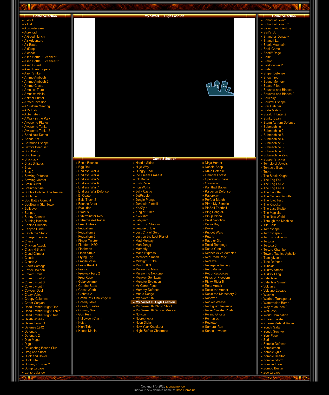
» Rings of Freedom (215, 277)
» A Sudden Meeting (35, 106)
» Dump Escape (32, 368)
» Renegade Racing (215, 265)
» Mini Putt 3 (141, 265)
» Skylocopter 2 (271, 65)
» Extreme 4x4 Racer (90, 220)
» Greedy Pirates (87, 306)
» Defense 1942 (32, 327)
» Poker (207, 228)
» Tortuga (267, 241)
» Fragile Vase (85, 261)
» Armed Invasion (33, 102)
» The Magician (271, 212)
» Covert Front (31, 274)
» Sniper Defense (272, 73)
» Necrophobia (142, 318)
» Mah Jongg (141, 245)
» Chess (27, 241)
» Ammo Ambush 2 (34, 81)
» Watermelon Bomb (274, 303)
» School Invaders (214, 331)
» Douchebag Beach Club (39, 348)
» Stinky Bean (270, 118)
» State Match (270, 110)
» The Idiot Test (271, 200)
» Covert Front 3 (33, 282)
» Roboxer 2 (210, 298)
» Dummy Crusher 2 (35, 364)
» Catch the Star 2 (34, 233)
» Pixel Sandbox (213, 220)
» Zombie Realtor (272, 356)
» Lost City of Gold (145, 232)
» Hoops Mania (86, 331)
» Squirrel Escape (273, 102)
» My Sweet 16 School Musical (154, 310)
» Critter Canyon (33, 303)
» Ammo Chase (32, 85)
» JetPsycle (141, 195)
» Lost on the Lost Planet (150, 236)
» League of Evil (144, 228)
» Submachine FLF (273, 151)
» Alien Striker (31, 73)
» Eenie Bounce (86, 163)
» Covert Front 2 (33, 278)
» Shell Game (270, 49)
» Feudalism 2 (85, 232)
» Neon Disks (142, 322)
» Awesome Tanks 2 (35, 131)
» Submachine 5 (271, 143)
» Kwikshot (140, 216)
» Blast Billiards (32, 163)
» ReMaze (209, 261)
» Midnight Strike (144, 261)
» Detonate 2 (30, 335)
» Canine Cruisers (34, 225)
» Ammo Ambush (33, 77)
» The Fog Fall (270, 180)
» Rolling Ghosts (213, 314)
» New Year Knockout (147, 326)
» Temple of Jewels (274, 163)
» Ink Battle (140, 179)
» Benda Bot (30, 139)
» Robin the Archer (214, 290)
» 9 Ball (27, 24)
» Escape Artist (86, 204)
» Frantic (81, 269)
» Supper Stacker (272, 159)
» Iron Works (141, 187)
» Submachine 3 (271, 135)
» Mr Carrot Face (144, 286)
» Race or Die (211, 240)
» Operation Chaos (214, 179)
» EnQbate (83, 195)
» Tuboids (267, 266)
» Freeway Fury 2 (87, 273)
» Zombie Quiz (270, 352)
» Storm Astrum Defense (277, 122)
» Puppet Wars (212, 232)
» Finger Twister (86, 240)
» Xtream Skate (271, 319)
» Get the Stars (86, 286)
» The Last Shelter (273, 208)
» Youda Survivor (272, 331)
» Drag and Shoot (33, 352)
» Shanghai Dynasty (274, 36)
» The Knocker (270, 204)
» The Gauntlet (271, 192)
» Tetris (265, 172)
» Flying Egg (84, 257)
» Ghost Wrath (85, 290)
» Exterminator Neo (89, 216)
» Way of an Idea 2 (273, 307)
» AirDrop (28, 49)
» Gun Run (83, 314)
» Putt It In (209, 236)
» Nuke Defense (213, 171)
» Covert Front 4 (33, 286)
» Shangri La (269, 40)
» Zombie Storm (271, 360)
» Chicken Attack (33, 245)
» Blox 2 (27, 172)
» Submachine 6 (271, 147)
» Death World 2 (32, 319)
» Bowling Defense (34, 176)
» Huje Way (140, 167)
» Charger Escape (34, 237)
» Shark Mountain (272, 45)
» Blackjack (29, 159)
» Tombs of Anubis (273, 237)
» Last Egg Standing (146, 224)
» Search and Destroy (275, 28)
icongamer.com (176, 386)
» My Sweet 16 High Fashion (153, 302)
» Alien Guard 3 (32, 65)
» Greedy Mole (85, 302)
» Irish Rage (141, 183)
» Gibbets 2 (83, 294)
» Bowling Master (33, 180)
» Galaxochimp (86, 281)
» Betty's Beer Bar (34, 147)
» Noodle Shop (212, 167)
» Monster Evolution (146, 281)
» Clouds (27, 258)
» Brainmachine (32, 188)
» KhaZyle (139, 208)
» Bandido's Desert (34, 135)
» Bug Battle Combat (36, 200)
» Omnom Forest (213, 175)
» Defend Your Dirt (34, 323)
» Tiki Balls (268, 225)
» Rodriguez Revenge (216, 306)
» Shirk (265, 57)
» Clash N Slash (33, 249)
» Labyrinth (140, 220)
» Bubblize (29, 196)
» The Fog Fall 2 (272, 184)
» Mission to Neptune (147, 273)
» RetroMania (211, 269)
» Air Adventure (32, 40)
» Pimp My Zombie (215, 204)
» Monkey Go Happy (147, 277)
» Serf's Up (268, 32)
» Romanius (210, 318)
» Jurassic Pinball (145, 204)
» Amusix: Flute (32, 90)
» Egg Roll (82, 167)
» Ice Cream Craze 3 (147, 175)
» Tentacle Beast (272, 167)
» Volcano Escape (273, 290)
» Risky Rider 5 (212, 281)
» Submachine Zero (274, 155)
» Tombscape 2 (271, 233)
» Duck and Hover (34, 356)
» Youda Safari (270, 327)
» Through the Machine (276, 221)
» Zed (264, 339)
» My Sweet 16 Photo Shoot (152, 306)
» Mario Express (144, 253)
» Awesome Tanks (34, 126)
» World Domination (274, 315)
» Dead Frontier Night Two (39, 315)
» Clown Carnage (33, 266)
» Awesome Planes (35, 122)
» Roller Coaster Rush (217, 310)
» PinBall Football (214, 208)
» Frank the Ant (86, 265)
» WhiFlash (268, 311)
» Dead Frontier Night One (39, 307)
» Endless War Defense (92, 191)
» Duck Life (29, 360)
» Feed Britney (85, 224)
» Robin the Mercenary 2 (219, 294)
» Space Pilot (270, 85)
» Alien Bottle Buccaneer (38, 57)
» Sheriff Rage (270, 53)
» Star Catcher (270, 106)
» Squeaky (268, 98)
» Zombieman (270, 348)
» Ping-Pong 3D (212, 212)
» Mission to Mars (145, 269)
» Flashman (83, 249)
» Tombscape (270, 229)
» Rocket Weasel (213, 302)
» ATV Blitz (29, 110)
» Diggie (27, 344)
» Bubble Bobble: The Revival (42, 192)
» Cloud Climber (32, 253)
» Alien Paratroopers (35, 69)
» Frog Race (84, 277)
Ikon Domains (186, 390)
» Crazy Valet (31, 294)
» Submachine (270, 126)
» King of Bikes (143, 212)
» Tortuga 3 (268, 245)
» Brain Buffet (31, 184)
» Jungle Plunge (143, 199)
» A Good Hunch (33, 36)
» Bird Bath (29, 151)
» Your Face (269, 335)
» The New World (272, 217)
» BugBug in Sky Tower (38, 204)
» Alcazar (28, 53)
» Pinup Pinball (212, 216)
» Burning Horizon (34, 221)
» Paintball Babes (214, 187)
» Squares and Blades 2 (277, 94)
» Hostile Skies (143, 163)
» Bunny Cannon (33, 217)
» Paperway (210, 195)
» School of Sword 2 (274, 24)
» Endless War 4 (87, 175)
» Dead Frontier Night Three (40, 311)
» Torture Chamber (273, 249)
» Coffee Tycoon (33, 270)
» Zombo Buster (271, 368)
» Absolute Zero (32, 28)
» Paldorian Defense (215, 191)
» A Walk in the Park (35, 118)
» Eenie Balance (33, 372)
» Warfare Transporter (275, 299)
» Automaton (30, 114)
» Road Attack (211, 286)
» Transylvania (270, 258)
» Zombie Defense (273, 344)
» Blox (26, 167)
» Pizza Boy (210, 224)
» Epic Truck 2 (85, 199)
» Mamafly (140, 249)
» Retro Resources (214, 273)
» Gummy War (85, 310)
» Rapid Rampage (214, 245)
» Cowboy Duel (32, 290)
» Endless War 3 (87, 171)
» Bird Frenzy (31, 155)
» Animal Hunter (32, 98)
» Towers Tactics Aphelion (278, 253)
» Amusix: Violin (33, 94)
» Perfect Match (213, 199)
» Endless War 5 (87, 179)
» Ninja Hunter (211, 163)
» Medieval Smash (145, 257)
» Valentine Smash (273, 282)
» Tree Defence (271, 262)
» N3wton (139, 314)
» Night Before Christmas (150, 331)
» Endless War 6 (87, 183)
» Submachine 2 (271, 131)
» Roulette (209, 322)
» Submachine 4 (271, 139)
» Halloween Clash (88, 318)
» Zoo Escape (270, 372)
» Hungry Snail (142, 171)
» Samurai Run (212, 326)
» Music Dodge (143, 294)
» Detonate (29, 331)
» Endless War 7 (87, 187)
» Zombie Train (271, 364)
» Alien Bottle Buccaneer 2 (40, 61)
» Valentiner (268, 278)
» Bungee (28, 212)
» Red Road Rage (214, 257)
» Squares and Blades (276, 90)
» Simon (266, 61)
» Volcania (267, 286)
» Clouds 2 (29, 262)
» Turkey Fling (270, 274)
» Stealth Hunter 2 (273, 114)
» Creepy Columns (34, 299)
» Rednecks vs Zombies (218, 253)
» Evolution (83, 208)
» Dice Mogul (30, 339)
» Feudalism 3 (85, 236)
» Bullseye (29, 208)
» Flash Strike (85, 253)
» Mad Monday (143, 240)
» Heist (80, 322)
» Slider (265, 69)
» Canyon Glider (32, 229)
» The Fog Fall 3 (272, 188)
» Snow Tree (269, 77)
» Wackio (267, 294)
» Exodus (82, 212)
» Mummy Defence (145, 290)
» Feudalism (84, 228)
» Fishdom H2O (86, 245)
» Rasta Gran (211, 249)
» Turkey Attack (271, 270)
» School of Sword (273, 20)
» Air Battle (29, 45)
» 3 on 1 (27, 20)
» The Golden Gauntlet (276, 196)
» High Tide (83, 326)
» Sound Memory (272, 81)
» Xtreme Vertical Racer (277, 323)
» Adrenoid (29, 32)
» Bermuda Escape (35, 143)
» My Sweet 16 (143, 298)
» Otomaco (209, 183)
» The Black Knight (274, 176)
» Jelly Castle (142, 191)
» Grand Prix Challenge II (93, 298)
